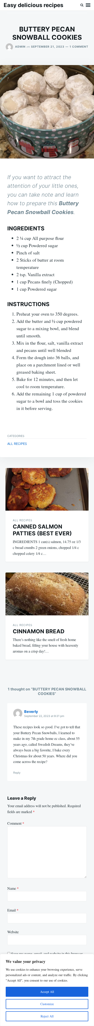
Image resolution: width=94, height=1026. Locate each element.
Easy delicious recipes (33, 5)
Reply (17, 772)
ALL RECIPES (17, 444)
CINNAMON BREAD (38, 631)
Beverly (31, 711)
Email (12, 910)
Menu (88, 5)
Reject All (47, 1016)
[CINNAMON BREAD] (47, 594)
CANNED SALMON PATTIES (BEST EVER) (42, 530)
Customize (47, 1004)
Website (13, 931)
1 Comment (79, 46)
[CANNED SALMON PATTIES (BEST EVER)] (47, 489)
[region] (47, 990)
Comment (15, 823)
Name (13, 888)
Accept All (47, 991)
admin (20, 46)
